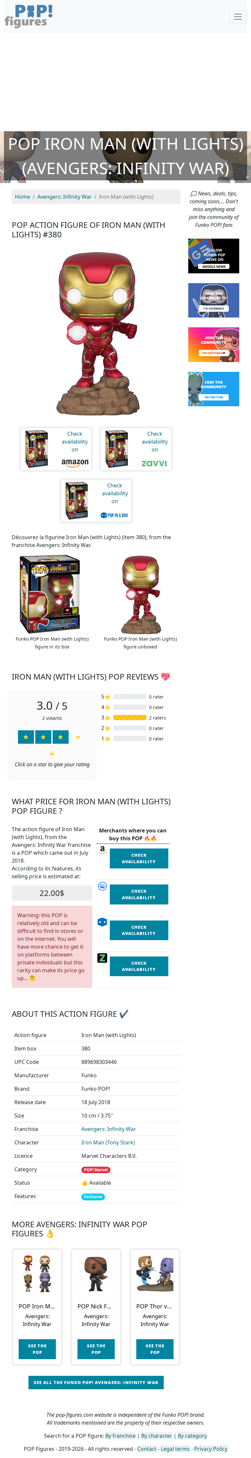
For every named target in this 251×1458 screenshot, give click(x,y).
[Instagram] (213, 344)
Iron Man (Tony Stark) (108, 1142)
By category (192, 1435)
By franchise (120, 1435)
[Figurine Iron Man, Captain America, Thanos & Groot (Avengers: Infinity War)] (37, 1274)
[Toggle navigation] (238, 16)
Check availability (139, 858)
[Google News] (213, 255)
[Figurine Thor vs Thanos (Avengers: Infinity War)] (155, 1274)
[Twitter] (213, 388)
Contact (147, 1448)
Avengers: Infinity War (108, 1129)
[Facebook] (213, 299)
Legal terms (175, 1448)
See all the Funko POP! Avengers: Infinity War (96, 1382)
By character (156, 1435)
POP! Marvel (96, 1170)
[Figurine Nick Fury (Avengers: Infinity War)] (96, 1274)
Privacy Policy (210, 1448)
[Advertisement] (125, 82)
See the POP (37, 1349)
